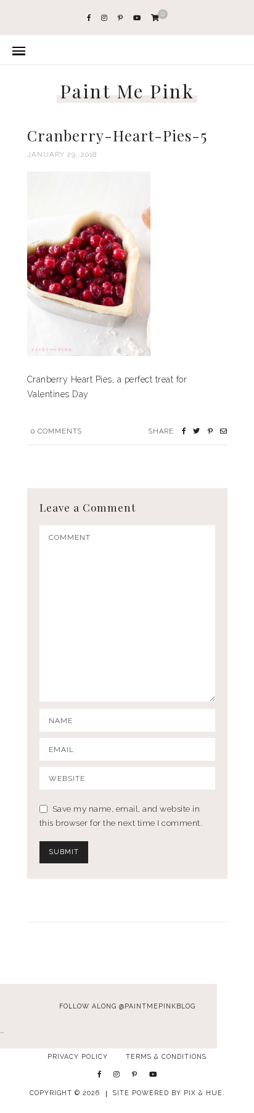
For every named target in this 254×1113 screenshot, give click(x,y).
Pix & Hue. (204, 1092)
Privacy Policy (77, 1056)
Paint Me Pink (127, 91)
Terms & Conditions (166, 1056)
